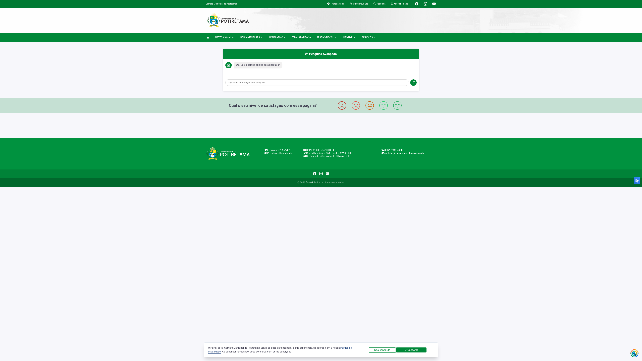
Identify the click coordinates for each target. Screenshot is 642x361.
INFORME (348, 37)
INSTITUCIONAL (223, 37)
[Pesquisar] (413, 82)
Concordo (412, 349)
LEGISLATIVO (276, 37)
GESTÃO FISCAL (325, 37)
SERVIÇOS (367, 37)
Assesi (309, 182)
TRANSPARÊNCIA (301, 37)
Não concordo (382, 349)
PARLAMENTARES (250, 37)
